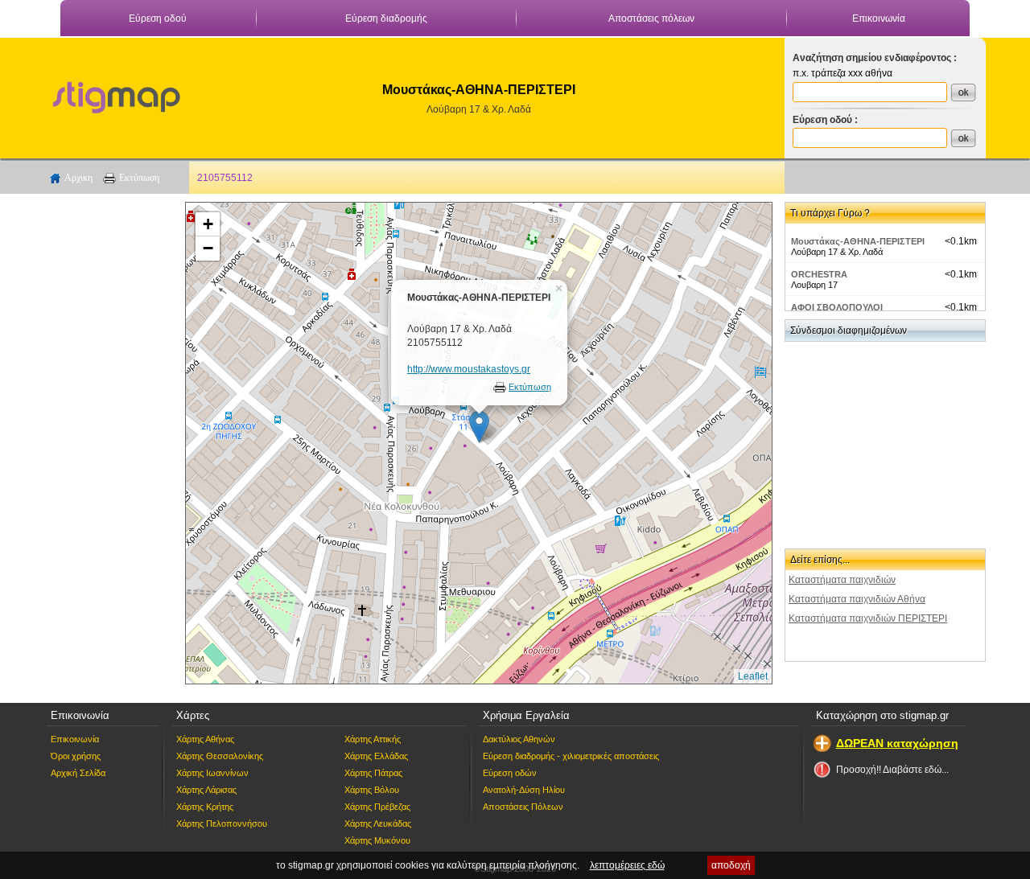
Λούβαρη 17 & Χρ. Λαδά (478, 109)
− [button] (208, 248)
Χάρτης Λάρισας (206, 790)
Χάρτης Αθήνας (205, 739)
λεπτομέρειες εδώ (627, 865)
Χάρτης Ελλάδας (376, 756)
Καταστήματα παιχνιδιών (842, 579)
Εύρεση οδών (510, 773)
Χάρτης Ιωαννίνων (212, 773)
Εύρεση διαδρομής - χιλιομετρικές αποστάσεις (571, 756)
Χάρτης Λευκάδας (377, 823)
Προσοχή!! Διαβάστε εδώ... (892, 769)
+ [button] (208, 224)
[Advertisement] (108, 443)
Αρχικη (78, 177)
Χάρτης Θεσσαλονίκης (219, 756)
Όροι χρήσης (76, 756)
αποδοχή (731, 865)
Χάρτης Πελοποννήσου (221, 823)
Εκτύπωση (139, 177)
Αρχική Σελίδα (78, 773)
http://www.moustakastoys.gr (468, 369)
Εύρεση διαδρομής (386, 18)
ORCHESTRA (819, 274)
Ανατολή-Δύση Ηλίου (524, 790)
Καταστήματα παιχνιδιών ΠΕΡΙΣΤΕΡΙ (868, 618)
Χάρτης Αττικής (372, 739)
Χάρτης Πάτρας (373, 773)
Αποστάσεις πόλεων (651, 18)
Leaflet (753, 676)
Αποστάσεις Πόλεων (523, 806)
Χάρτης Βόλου (371, 790)
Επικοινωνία (878, 18)
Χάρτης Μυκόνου (377, 840)
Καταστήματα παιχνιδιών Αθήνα (857, 599)
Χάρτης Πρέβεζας (377, 806)
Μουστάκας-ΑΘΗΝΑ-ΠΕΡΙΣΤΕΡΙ (858, 241)
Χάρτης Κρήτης (204, 806)
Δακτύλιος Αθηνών (519, 739)
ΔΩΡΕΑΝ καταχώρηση (897, 743)
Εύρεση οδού (158, 18)
